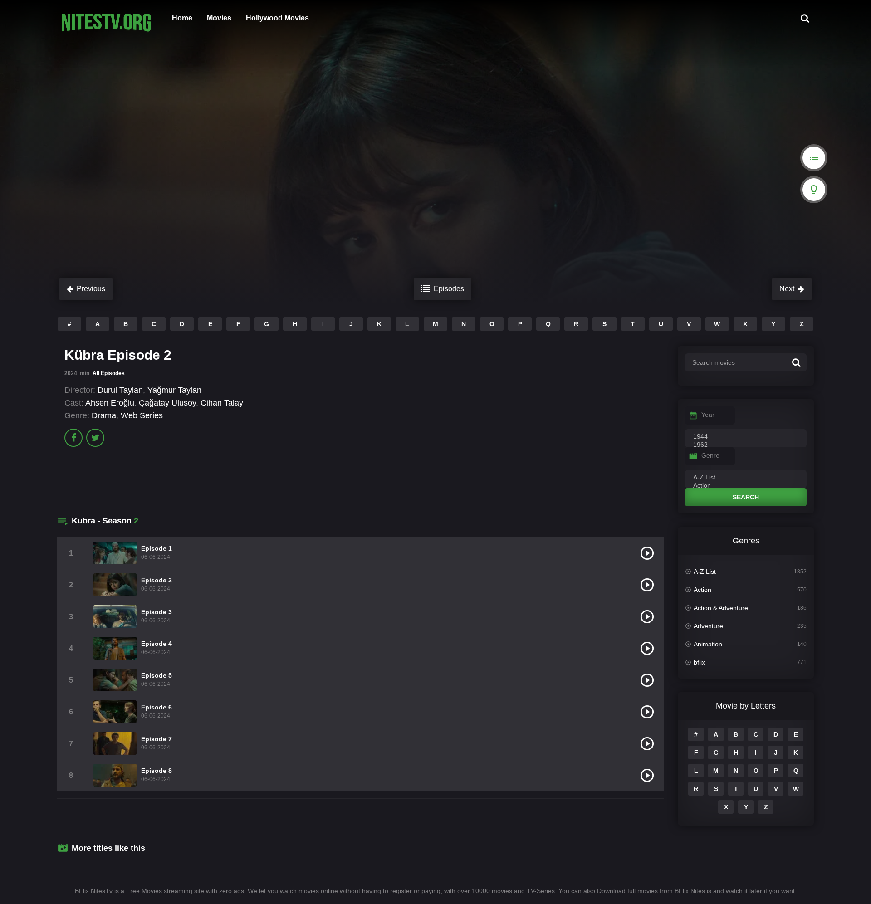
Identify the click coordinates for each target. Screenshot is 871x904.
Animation (708, 644)
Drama (104, 415)
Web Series (142, 415)
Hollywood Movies (277, 18)
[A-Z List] (745, 478)
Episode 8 (156, 770)
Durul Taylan (120, 390)
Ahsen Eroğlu (109, 402)
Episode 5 (156, 675)
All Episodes (109, 373)
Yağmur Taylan (174, 390)
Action (702, 589)
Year (707, 414)
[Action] (745, 486)
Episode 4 (156, 643)
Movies (219, 18)
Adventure (708, 626)
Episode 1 (156, 548)
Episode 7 (156, 739)
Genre (710, 455)
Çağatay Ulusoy (167, 402)
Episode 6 (156, 707)
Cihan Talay (222, 402)
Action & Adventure (721, 607)
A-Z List (705, 571)
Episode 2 (156, 580)
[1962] (745, 445)
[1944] (745, 437)
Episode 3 (156, 612)
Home (182, 18)
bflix (699, 662)
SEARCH (746, 497)
